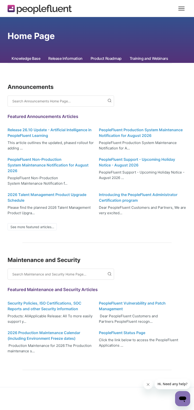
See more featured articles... (32, 227)
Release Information (65, 58)
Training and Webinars (149, 58)
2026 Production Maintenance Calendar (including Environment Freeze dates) (44, 335)
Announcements (30, 86)
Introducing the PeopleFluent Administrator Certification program (138, 197)
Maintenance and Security (44, 260)
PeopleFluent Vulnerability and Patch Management (132, 306)
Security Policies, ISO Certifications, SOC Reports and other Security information (44, 306)
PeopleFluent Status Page (122, 332)
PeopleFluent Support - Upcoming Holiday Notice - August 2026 (137, 162)
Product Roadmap (106, 58)
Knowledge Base (26, 58)
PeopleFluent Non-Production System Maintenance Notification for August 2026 (48, 165)
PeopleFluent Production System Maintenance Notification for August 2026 (141, 132)
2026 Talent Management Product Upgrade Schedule (47, 197)
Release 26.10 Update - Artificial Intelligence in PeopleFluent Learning (50, 132)
